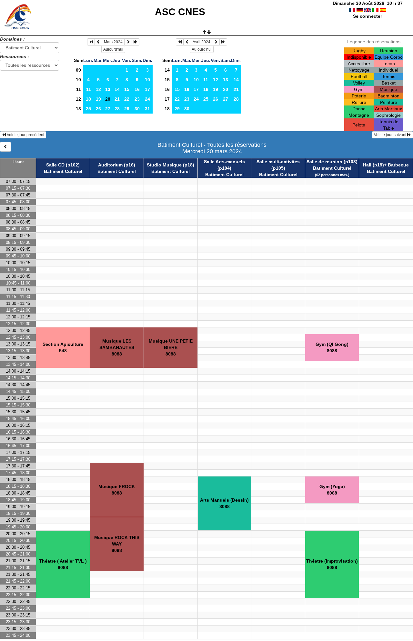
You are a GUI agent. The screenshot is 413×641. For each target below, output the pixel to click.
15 (126, 89)
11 (78, 89)
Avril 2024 (201, 42)
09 (78, 70)
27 (107, 108)
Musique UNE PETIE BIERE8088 (171, 347)
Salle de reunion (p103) (332, 161)
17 (147, 89)
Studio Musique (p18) (170, 164)
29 (126, 108)
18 (88, 99)
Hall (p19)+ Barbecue (386, 164)
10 (78, 79)
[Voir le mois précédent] (98, 41)
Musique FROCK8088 (116, 490)
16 (137, 89)
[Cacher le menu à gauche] (5, 147)
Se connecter (367, 16)
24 (147, 99)
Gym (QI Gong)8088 (332, 347)
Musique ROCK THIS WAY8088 (116, 544)
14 (117, 89)
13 (107, 89)
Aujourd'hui (113, 49)
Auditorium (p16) (116, 164)
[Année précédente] (91, 41)
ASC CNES (180, 11)
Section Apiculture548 (63, 347)
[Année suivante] (135, 41)
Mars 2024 (113, 42)
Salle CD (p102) (63, 164)
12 (98, 89)
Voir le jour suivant (390, 135)
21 (117, 99)
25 (88, 108)
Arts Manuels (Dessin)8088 (224, 503)
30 (137, 108)
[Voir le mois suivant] (128, 41)
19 (98, 99)
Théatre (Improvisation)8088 (332, 564)
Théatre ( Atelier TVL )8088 (63, 564)
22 (126, 99)
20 (225, 89)
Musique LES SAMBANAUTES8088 (116, 347)
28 (117, 108)
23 (137, 99)
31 (147, 108)
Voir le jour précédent (25, 135)
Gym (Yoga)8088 (332, 490)
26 (98, 108)
